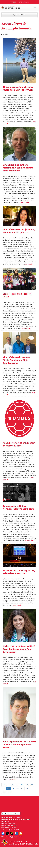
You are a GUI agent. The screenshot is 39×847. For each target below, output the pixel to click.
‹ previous (12, 785)
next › (4, 792)
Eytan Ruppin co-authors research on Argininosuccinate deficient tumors (18, 167)
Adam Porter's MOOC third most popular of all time (19, 444)
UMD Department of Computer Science (16, 7)
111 (22, 785)
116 (13, 788)
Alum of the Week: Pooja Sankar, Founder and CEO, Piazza (19, 231)
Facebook (2, 833)
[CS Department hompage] (19, 842)
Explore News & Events (19, 15)
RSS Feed (20, 833)
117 (17, 788)
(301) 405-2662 (14, 830)
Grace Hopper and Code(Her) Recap (17, 295)
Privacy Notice (17, 837)
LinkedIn (16, 833)
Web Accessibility (6, 837)
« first (4, 785)
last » (10, 792)
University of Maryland (20, 2)
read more (24, 202)
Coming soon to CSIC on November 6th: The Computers (18, 507)
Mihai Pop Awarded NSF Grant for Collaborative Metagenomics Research (19, 744)
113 (31, 785)
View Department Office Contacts (10, 814)
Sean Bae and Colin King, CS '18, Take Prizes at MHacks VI (19, 572)
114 (4, 788)
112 (27, 785)
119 (27, 788)
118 (22, 788)
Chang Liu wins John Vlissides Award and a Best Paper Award (18, 88)
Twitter (7, 833)
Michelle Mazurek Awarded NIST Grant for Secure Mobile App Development (19, 649)
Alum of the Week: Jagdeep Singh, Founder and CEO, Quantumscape (16, 360)
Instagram (11, 833)
